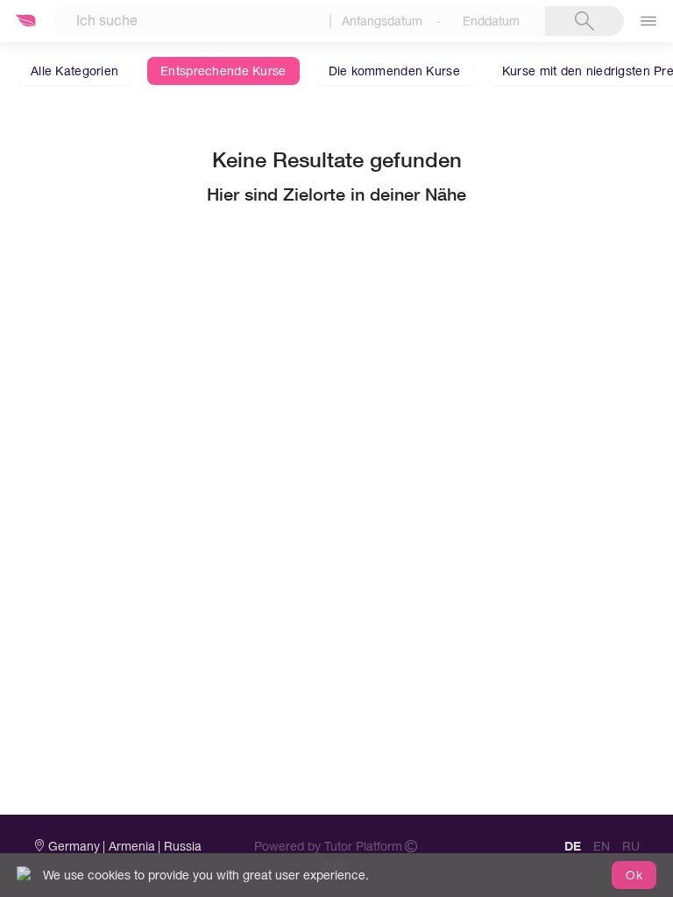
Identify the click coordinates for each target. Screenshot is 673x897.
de (572, 846)
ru (631, 846)
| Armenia (129, 846)
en (601, 846)
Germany (74, 846)
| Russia (180, 846)
